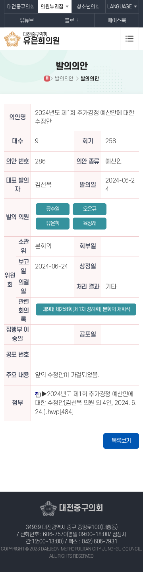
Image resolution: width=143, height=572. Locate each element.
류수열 (52, 209)
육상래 (89, 223)
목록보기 (121, 441)
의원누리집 (52, 7)
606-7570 (54, 534)
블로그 (72, 20)
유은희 (52, 223)
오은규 (89, 209)
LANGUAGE (119, 7)
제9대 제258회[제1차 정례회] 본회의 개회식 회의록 (86, 310)
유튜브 (27, 20)
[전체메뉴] (129, 38)
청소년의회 (88, 7)
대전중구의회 (21, 7)
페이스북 (116, 20)
